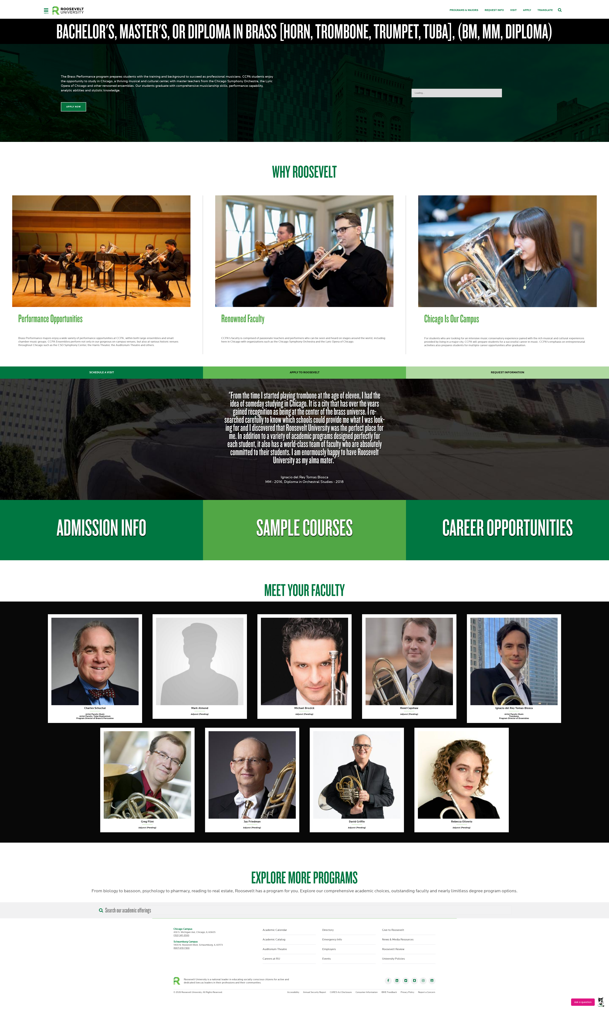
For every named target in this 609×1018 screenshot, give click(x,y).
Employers (329, 949)
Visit (513, 10)
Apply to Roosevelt (304, 372)
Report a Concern (426, 992)
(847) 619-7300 (182, 948)
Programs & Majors (464, 10)
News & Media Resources (397, 939)
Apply (527, 10)
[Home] (68, 10)
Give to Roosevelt (393, 930)
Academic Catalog (274, 939)
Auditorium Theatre (275, 949)
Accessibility (293, 992)
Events (326, 958)
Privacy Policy (407, 992)
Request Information (507, 372)
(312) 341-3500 (181, 935)
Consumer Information (367, 992)
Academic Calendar (275, 930)
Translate (545, 10)
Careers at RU (271, 958)
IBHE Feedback (389, 992)
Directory (328, 930)
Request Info (494, 10)
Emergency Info (332, 939)
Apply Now (73, 106)
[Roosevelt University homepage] (179, 981)
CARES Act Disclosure (341, 992)
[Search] (100, 909)
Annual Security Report (314, 992)
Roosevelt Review (393, 949)
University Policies (393, 958)
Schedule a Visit (101, 372)
